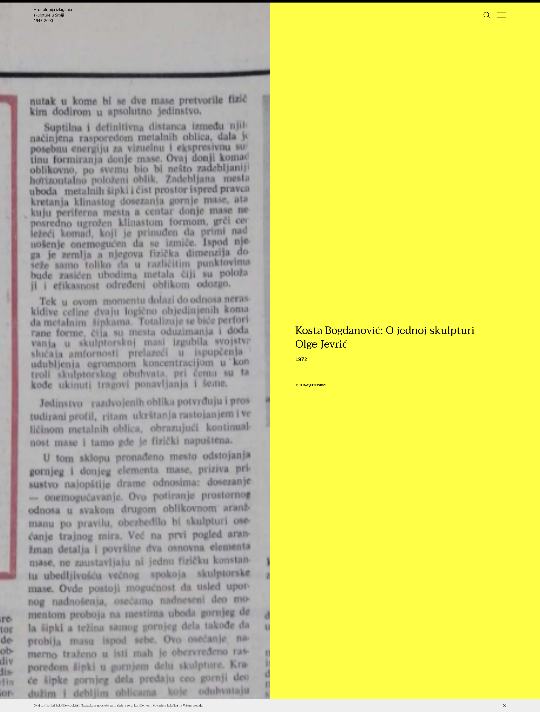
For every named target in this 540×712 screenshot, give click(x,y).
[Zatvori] (504, 705)
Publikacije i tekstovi (310, 385)
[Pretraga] (486, 15)
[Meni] (501, 15)
